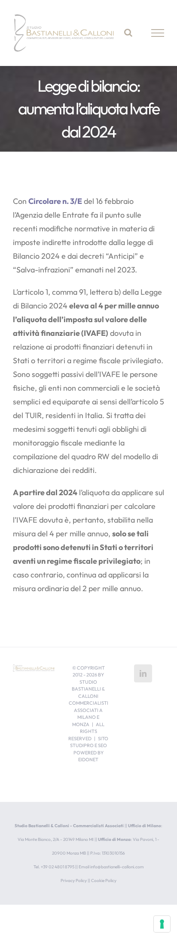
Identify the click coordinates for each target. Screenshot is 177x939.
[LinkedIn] (143, 673)
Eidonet (88, 760)
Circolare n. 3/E (55, 201)
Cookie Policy (103, 880)
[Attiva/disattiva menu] (158, 33)
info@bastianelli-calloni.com (117, 867)
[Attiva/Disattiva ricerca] (128, 32)
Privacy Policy (74, 880)
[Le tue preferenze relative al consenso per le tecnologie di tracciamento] (162, 924)
